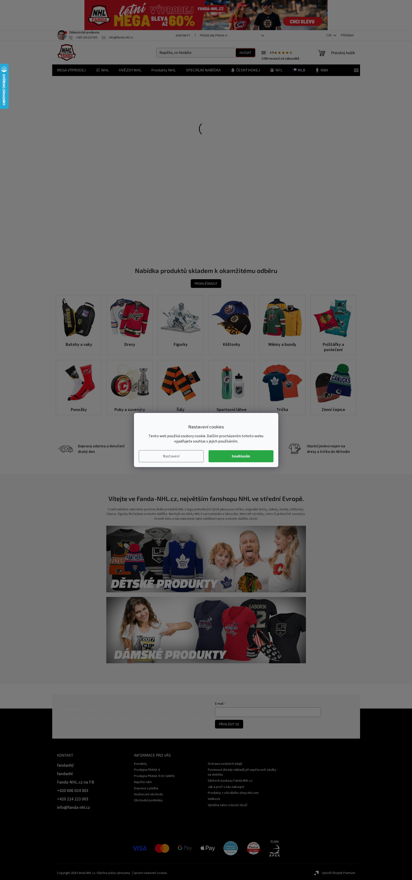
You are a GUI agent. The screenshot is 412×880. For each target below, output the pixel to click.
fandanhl (65, 774)
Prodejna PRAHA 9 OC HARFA (154, 776)
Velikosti (214, 799)
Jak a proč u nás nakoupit (226, 787)
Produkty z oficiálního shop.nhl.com (233, 793)
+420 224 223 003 (72, 799)
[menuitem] (71, 70)
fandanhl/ (65, 765)
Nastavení (171, 456)
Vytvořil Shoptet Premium (338, 873)
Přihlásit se (229, 724)
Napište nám (143, 782)
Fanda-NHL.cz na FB (75, 782)
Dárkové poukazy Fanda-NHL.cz (230, 780)
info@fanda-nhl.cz (73, 807)
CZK (329, 35)
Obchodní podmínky (148, 800)
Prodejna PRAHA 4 (213, 35)
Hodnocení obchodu (148, 794)
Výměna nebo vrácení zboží (227, 805)
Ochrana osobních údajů (225, 763)
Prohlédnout (206, 283)
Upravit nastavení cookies (150, 873)
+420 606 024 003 (72, 791)
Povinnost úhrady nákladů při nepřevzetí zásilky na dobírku (242, 772)
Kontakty (183, 35)
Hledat (245, 53)
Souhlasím (241, 456)
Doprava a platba (146, 788)
